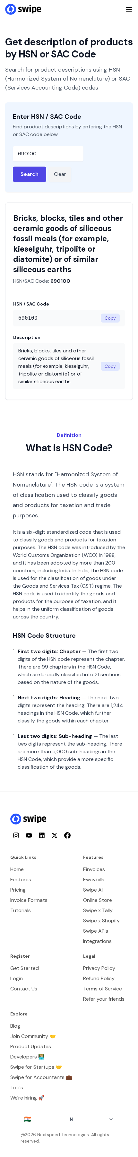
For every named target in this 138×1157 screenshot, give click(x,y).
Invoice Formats (28, 900)
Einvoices (94, 869)
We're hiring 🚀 (27, 1097)
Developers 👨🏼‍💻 (27, 1056)
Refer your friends (104, 999)
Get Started (24, 968)
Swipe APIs (95, 931)
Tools (16, 1087)
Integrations (97, 941)
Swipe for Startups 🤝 (36, 1067)
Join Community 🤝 (33, 1036)
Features (20, 879)
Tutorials (20, 910)
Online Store (97, 900)
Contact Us (23, 988)
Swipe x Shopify (101, 920)
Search (30, 174)
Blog (15, 1026)
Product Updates (30, 1046)
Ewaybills (93, 879)
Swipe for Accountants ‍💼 (41, 1077)
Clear (60, 174)
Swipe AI (93, 889)
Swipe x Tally (98, 910)
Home (17, 869)
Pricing (18, 889)
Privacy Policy (99, 968)
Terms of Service (102, 988)
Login (16, 978)
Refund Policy (99, 978)
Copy (110, 318)
